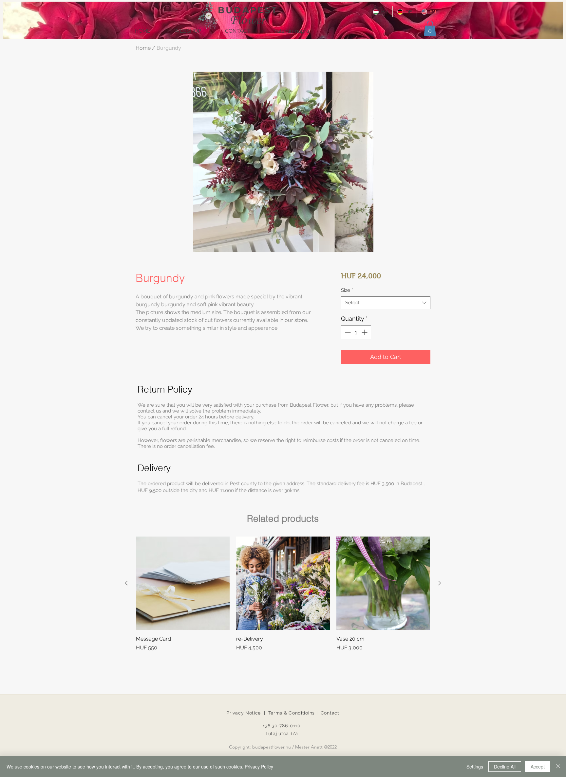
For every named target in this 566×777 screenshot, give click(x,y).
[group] (283, 594)
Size (347, 290)
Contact (330, 712)
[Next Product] (439, 583)
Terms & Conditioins (291, 712)
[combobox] (385, 302)
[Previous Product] (126, 583)
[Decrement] (347, 332)
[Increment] (365, 332)
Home (143, 48)
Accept (538, 766)
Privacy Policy (259, 766)
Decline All (505, 766)
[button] (430, 28)
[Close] (558, 766)
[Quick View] (183, 583)
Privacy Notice (243, 712)
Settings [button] (474, 766)
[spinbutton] (356, 332)
